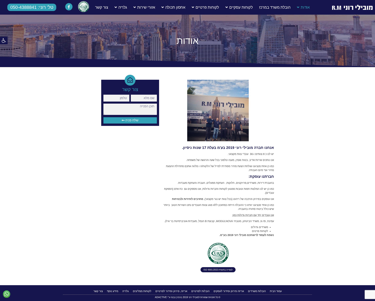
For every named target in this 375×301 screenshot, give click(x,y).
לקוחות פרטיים (207, 7)
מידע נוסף (112, 291)
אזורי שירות (146, 7)
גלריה (122, 7)
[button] (4, 40)
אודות (305, 7)
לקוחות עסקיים (241, 7)
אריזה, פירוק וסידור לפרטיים (171, 291)
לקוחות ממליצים (142, 291)
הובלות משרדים (257, 291)
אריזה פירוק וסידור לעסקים (229, 291)
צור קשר (101, 7)
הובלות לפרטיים (200, 291)
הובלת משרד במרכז (274, 7)
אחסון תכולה (175, 7)
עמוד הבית (276, 291)
